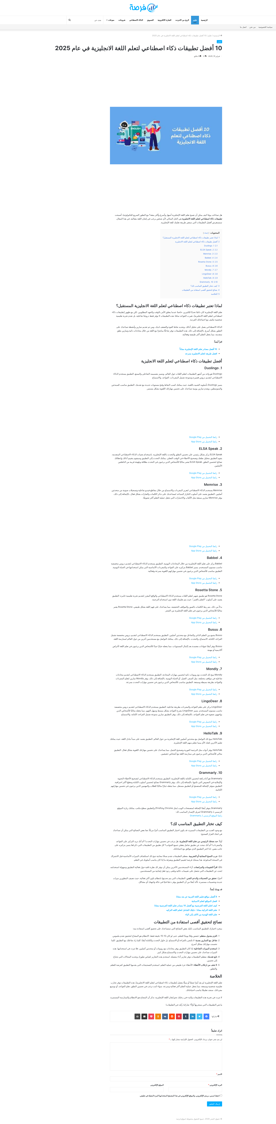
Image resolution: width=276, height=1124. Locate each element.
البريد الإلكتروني (215, 1085)
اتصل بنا (243, 27)
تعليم (195, 20)
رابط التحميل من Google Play (203, 437)
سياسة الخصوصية (265, 27)
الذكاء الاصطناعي (136, 20)
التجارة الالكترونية (164, 20)
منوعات (111, 20)
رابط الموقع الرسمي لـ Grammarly (206, 815)
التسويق (150, 20)
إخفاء (206, 233)
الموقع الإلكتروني (157, 1085)
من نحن (252, 27)
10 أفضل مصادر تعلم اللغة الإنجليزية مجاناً (198, 349)
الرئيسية (204, 20)
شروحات (121, 20)
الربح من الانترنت (182, 20)
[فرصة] (138, 8)
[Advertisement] (166, 82)
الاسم (219, 1074)
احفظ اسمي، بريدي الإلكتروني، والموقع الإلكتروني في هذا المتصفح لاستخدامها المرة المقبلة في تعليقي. (179, 1096)
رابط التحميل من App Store (204, 441)
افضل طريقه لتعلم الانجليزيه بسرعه (201, 353)
